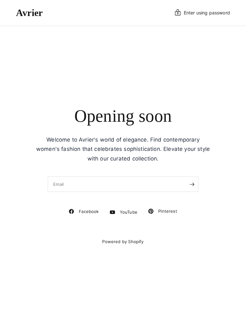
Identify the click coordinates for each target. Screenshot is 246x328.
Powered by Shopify (123, 241)
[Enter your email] (191, 184)
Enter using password (207, 12)
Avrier (29, 13)
